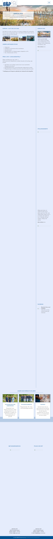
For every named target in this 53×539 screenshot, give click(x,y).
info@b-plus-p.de (16, 533)
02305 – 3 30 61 (40, 531)
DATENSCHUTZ (36, 537)
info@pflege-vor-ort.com (40, 533)
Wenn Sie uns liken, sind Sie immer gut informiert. (45, 311)
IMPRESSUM (29, 537)
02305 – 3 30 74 (16, 531)
